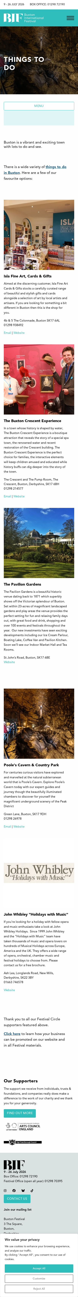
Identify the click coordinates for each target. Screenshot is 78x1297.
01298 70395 (53, 1181)
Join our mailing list (17, 1209)
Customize (39, 1278)
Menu (39, 106)
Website (19, 333)
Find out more (20, 1113)
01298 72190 (56, 4)
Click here (12, 1034)
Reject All (39, 1289)
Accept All (39, 1268)
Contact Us (17, 1198)
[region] (39, 1265)
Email (7, 333)
